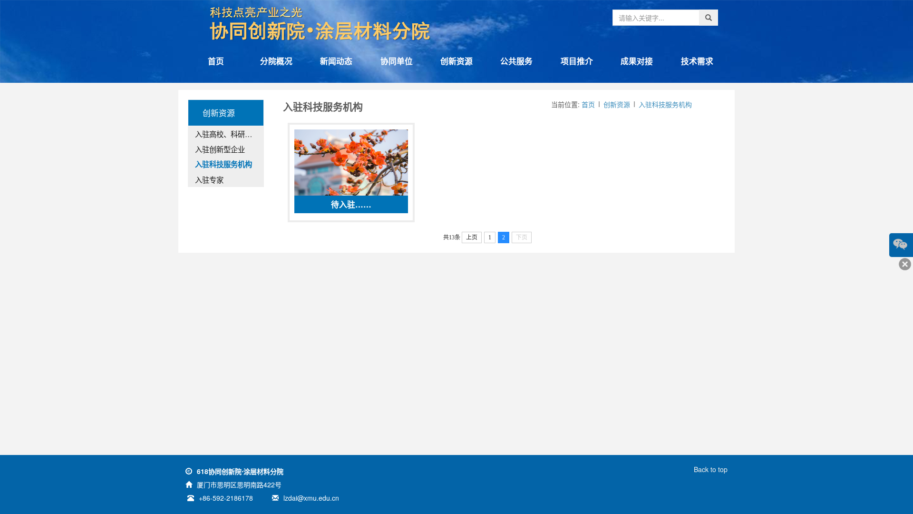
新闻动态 (336, 61)
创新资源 (456, 61)
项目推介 (577, 61)
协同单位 (396, 61)
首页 (216, 61)
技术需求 (697, 61)
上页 (471, 237)
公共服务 (516, 61)
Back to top (711, 469)
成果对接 (637, 61)
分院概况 (276, 61)
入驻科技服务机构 (665, 104)
